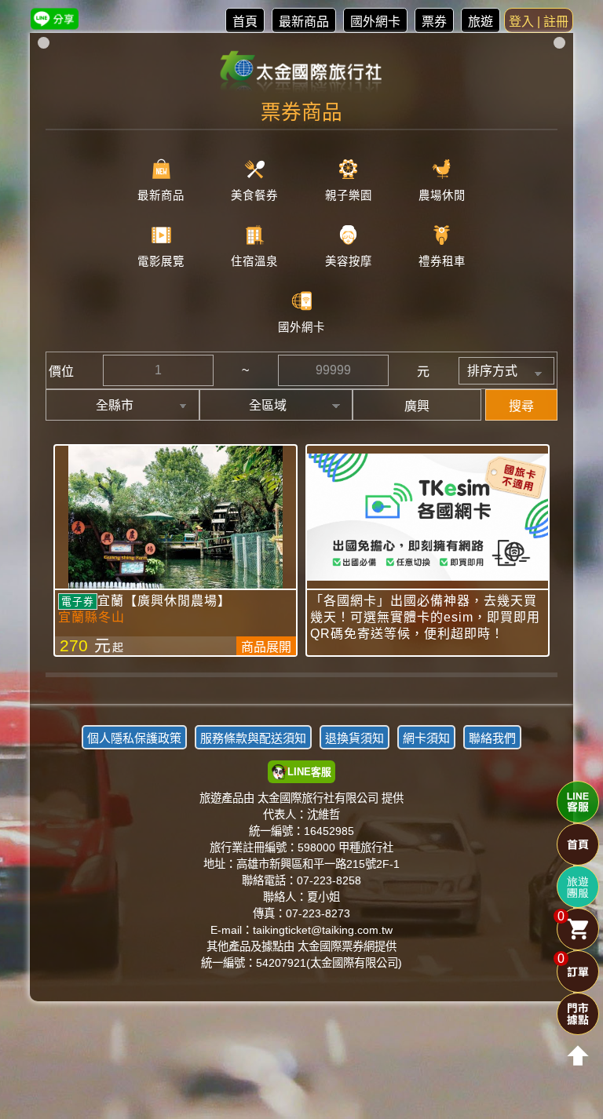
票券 (434, 21)
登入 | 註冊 (538, 21)
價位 (61, 371)
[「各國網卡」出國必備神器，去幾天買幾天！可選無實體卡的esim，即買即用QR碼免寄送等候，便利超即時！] (427, 517)
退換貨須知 (354, 738)
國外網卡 (375, 21)
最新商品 (304, 21)
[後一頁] (301, 686)
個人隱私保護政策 (134, 738)
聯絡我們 (492, 738)
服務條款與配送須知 (253, 738)
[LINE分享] (55, 18)
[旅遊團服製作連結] (578, 887)
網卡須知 (426, 738)
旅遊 (480, 21)
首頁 (245, 21)
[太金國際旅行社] (301, 72)
